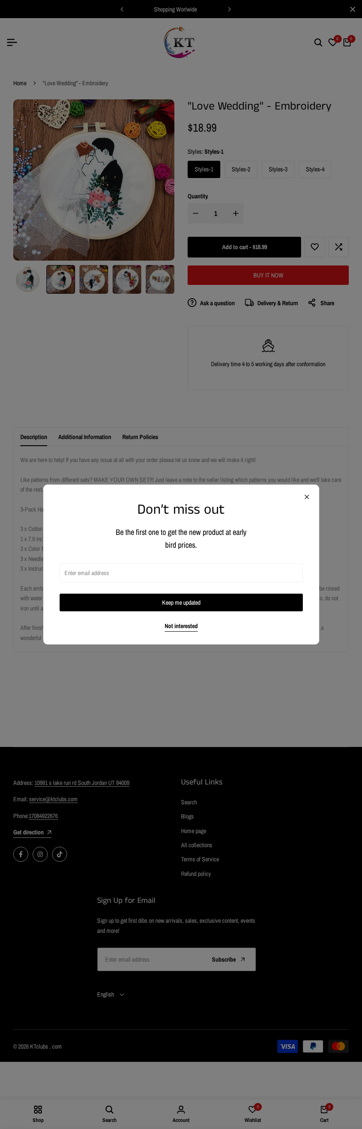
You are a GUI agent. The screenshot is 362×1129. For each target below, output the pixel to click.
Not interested (181, 626)
